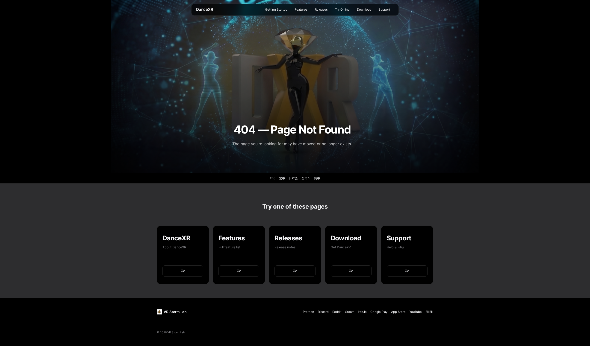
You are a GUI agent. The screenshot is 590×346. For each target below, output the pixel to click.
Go (183, 271)
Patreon (308, 312)
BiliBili (429, 312)
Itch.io (362, 312)
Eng (272, 178)
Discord (323, 312)
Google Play (378, 312)
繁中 (282, 178)
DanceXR (204, 9)
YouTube (415, 312)
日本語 (293, 178)
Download (364, 9)
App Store (398, 312)
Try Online (342, 9)
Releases (321, 9)
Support (384, 9)
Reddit (337, 312)
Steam (349, 312)
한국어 (305, 178)
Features (301, 9)
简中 (317, 178)
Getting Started (276, 9)
